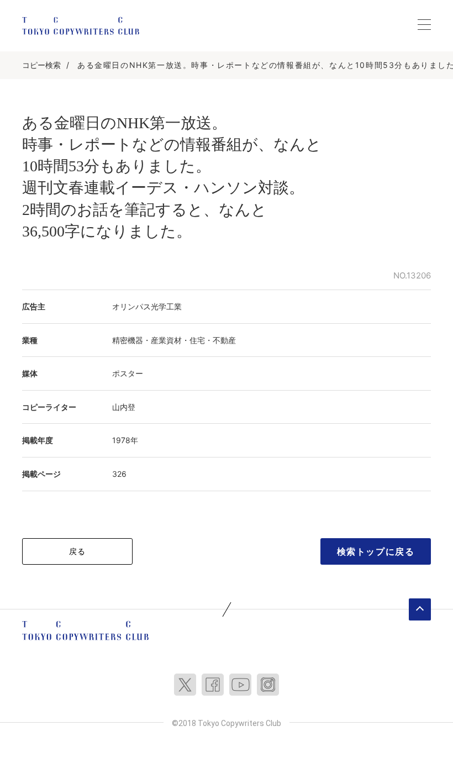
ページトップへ (420, 609)
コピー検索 (41, 65)
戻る (77, 551)
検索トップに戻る (376, 551)
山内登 (123, 407)
